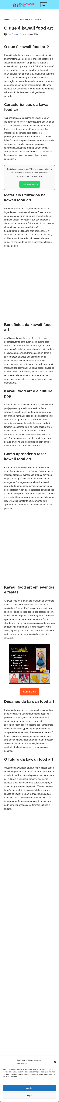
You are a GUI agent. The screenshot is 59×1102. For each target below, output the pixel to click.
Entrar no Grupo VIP (29, 184)
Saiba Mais (29, 691)
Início (6, 19)
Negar (29, 1095)
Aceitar (29, 1088)
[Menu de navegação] (43, 4)
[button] (55, 1061)
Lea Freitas (13, 34)
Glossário (15, 19)
